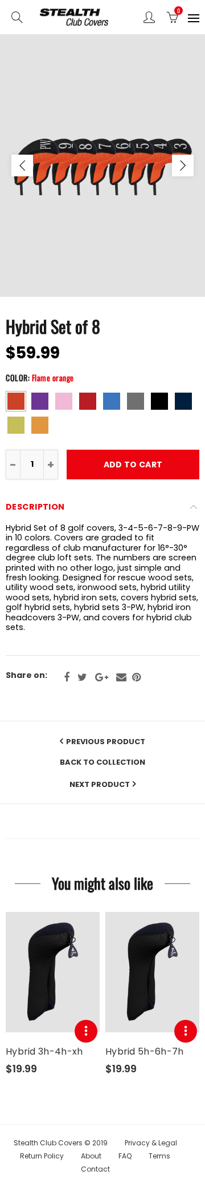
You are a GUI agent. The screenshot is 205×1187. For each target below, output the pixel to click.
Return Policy (42, 1156)
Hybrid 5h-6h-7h (144, 1052)
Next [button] (183, 165)
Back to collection (102, 762)
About (91, 1156)
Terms (159, 1156)
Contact (95, 1169)
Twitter (82, 677)
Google (101, 677)
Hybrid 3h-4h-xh (44, 1052)
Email (121, 677)
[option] (102, 165)
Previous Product (105, 741)
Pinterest (136, 677)
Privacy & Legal (151, 1143)
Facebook (66, 677)
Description (35, 506)
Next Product (99, 784)
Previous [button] (22, 165)
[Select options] (86, 1031)
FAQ (125, 1156)
